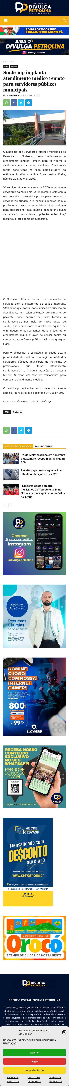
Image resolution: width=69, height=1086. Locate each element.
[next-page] (10, 505)
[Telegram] (28, 102)
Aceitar (34, 1052)
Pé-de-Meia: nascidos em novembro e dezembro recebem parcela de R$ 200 (43, 458)
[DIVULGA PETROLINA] (34, 8)
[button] (64, 1032)
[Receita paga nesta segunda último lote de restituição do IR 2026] (11, 474)
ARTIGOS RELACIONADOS (18, 446)
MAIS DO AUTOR (43, 446)
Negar (34, 1061)
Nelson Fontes (13, 95)
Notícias (14, 67)
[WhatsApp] (6, 102)
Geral (11, 61)
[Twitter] (21, 102)
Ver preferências (34, 1070)
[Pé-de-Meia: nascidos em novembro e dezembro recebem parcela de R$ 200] (11, 458)
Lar (4, 61)
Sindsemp (17, 412)
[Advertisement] (34, 261)
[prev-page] (5, 505)
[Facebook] (14, 102)
